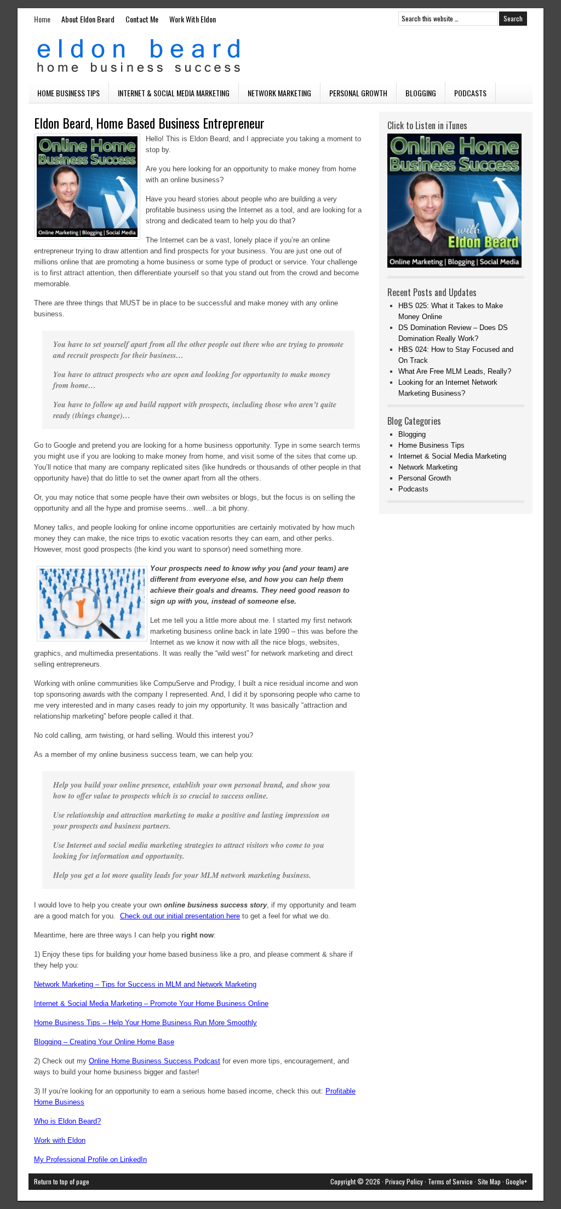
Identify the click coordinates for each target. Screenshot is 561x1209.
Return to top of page (61, 1181)
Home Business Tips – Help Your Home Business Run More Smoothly (145, 1023)
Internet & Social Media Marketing (174, 93)
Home (42, 19)
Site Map (489, 1181)
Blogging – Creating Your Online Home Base (104, 1042)
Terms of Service (450, 1181)
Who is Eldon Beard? (67, 1121)
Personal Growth (358, 93)
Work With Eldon (192, 19)
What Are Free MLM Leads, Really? (454, 371)
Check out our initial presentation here (180, 916)
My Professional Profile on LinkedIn (90, 1159)
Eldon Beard (280, 56)
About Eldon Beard (88, 19)
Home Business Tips (68, 93)
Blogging (420, 93)
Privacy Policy (404, 1181)
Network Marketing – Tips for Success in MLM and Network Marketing (145, 984)
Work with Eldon (59, 1140)
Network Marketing (279, 93)
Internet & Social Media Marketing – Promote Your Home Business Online (151, 1003)
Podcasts (470, 93)
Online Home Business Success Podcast (154, 1061)
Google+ (516, 1181)
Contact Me (141, 19)
